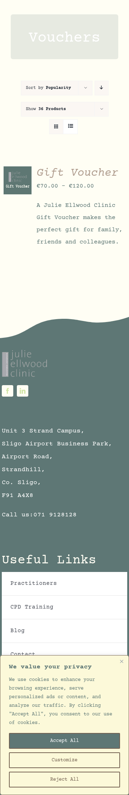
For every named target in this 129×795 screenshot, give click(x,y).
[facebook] (7, 391)
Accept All (64, 741)
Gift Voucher (77, 173)
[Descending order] (102, 88)
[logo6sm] (25, 352)
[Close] (121, 661)
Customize (64, 760)
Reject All (64, 779)
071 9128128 (55, 515)
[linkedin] (22, 391)
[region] (64, 725)
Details (13, 192)
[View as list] (70, 127)
